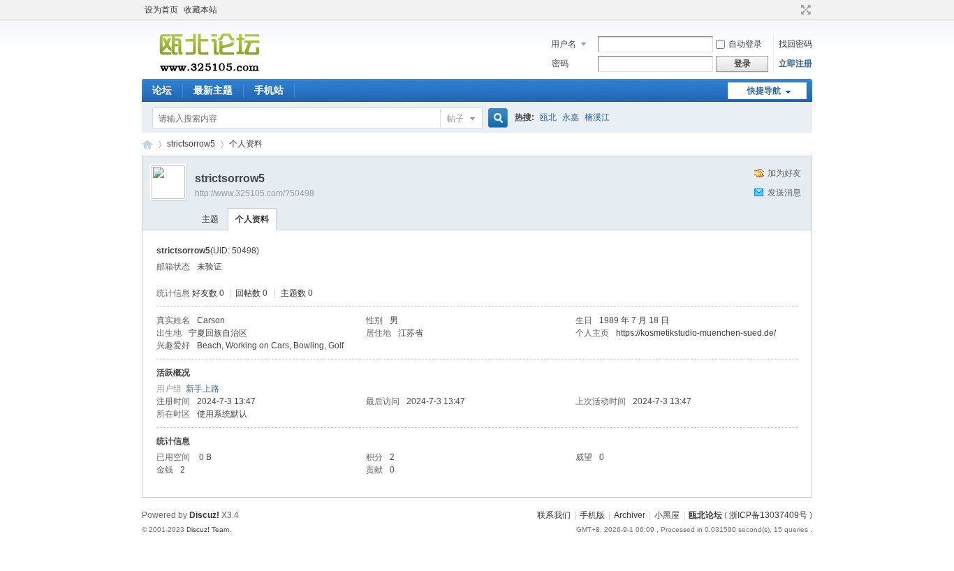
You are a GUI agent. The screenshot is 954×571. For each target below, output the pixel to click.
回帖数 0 (251, 293)
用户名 (563, 44)
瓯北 (548, 117)
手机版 (592, 515)
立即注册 (795, 63)
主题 (210, 219)
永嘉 (570, 117)
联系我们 (554, 515)
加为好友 (784, 173)
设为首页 (161, 10)
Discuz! (204, 515)
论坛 (162, 90)
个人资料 (252, 219)
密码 (560, 63)
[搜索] (496, 118)
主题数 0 (297, 293)
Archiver (629, 515)
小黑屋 (667, 515)
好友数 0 (208, 293)
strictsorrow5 (191, 144)
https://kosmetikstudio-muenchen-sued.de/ (696, 333)
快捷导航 (764, 91)
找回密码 (795, 44)
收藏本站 (200, 10)
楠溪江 (597, 117)
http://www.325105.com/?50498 (254, 193)
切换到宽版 (804, 9)
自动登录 (745, 44)
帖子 (455, 119)
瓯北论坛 (147, 144)
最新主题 (213, 90)
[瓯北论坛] (209, 70)
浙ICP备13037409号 (768, 515)
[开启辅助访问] (792, 9)
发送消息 (784, 193)
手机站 (269, 90)
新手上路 (202, 389)
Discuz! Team (207, 529)
